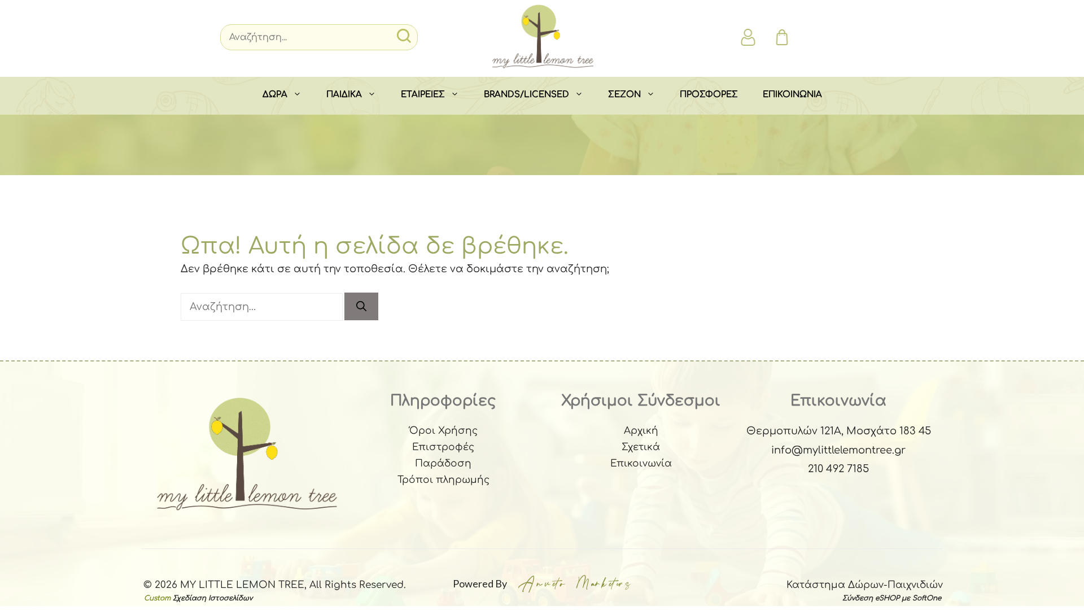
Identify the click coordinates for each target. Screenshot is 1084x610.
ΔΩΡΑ (275, 94)
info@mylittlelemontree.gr (838, 450)
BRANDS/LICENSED (526, 94)
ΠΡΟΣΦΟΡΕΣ (709, 94)
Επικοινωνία (641, 463)
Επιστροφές (443, 447)
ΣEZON (624, 94)
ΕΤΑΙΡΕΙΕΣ (423, 94)
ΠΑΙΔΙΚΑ (344, 94)
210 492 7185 (838, 468)
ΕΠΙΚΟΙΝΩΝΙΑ (792, 94)
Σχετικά (641, 447)
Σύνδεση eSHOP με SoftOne (891, 598)
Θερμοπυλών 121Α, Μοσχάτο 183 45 (838, 431)
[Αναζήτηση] (361, 306)
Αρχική (641, 430)
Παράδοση (443, 463)
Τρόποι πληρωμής (443, 479)
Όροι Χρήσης (443, 430)
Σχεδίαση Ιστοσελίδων (212, 598)
